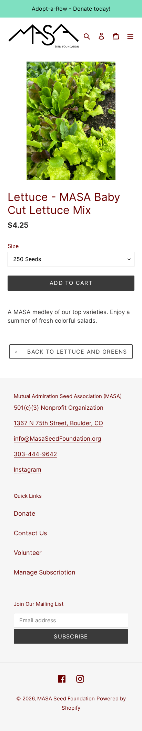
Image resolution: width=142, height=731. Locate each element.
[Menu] (130, 36)
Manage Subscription (44, 572)
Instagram (27, 469)
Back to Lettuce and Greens (76, 351)
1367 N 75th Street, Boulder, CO (58, 423)
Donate (24, 513)
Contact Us (30, 533)
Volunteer (28, 552)
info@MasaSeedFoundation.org (57, 438)
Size (13, 246)
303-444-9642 (35, 454)
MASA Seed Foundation (66, 698)
